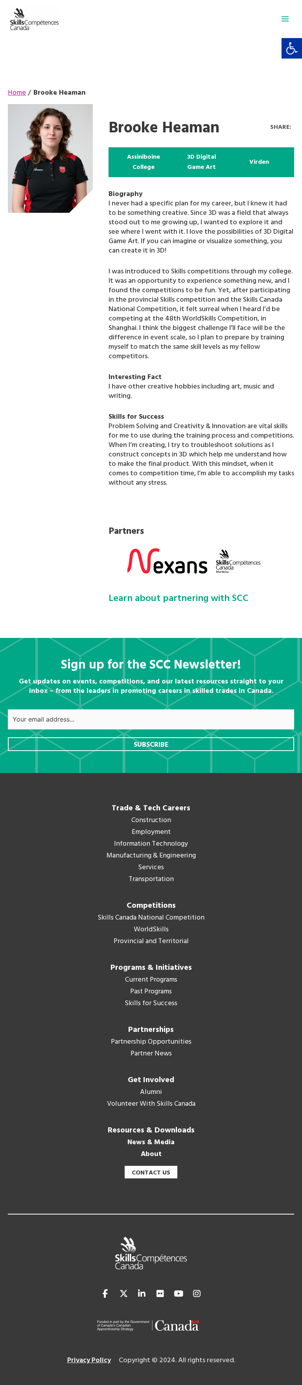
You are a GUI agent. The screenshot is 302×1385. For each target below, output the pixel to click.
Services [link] (151, 867)
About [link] (151, 1154)
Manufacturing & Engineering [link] (151, 855)
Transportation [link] (151, 879)
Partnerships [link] (151, 1030)
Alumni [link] (151, 1092)
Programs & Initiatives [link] (151, 968)
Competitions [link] (151, 906)
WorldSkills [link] (151, 929)
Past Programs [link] (151, 991)
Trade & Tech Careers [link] (151, 808)
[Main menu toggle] (285, 19)
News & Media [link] (151, 1142)
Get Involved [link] (151, 1080)
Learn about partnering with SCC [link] (179, 599)
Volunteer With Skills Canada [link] (151, 1104)
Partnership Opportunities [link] (151, 1042)
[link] (292, 48)
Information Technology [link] (151, 844)
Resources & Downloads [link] (151, 1130)
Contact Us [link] (151, 1173)
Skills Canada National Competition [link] (151, 918)
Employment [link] (151, 832)
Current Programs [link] (151, 980)
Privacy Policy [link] (89, 1360)
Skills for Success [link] (151, 1003)
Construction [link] (151, 820)
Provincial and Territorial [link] (151, 941)
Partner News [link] (151, 1053)
